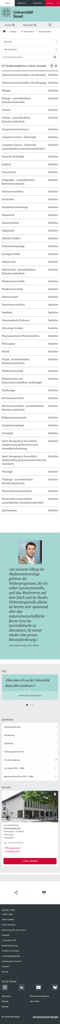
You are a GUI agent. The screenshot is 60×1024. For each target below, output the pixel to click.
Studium (13, 32)
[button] (16, 892)
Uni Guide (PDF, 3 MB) (14, 768)
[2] (32, 705)
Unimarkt (5, 935)
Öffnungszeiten (12, 848)
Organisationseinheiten (24, 3)
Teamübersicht (12, 851)
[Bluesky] (55, 987)
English (7, 3)
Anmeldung (9, 735)
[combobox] (30, 41)
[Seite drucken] (44, 892)
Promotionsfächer (12, 760)
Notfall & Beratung (10, 945)
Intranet (5, 972)
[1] (27, 705)
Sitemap (5, 1001)
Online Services (8, 925)
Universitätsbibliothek (11, 956)
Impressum (6, 996)
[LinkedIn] (22, 987)
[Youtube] (38, 987)
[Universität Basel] (17, 13)
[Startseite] (4, 31)
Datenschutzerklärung (39, 996)
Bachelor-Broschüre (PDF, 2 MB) (18, 776)
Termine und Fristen (10, 951)
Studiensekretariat (12, 727)
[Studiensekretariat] (54, 794)
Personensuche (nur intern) (14, 930)
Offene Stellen (8, 919)
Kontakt (5, 1006)
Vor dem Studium (27, 32)
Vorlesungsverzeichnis (14, 751)
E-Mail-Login (7, 914)
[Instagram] (5, 987)
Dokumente (37, 3)
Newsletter (34, 1001)
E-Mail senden (30, 861)
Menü (50, 25)
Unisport (5, 966)
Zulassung (8, 743)
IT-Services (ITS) (9, 940)
